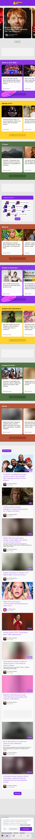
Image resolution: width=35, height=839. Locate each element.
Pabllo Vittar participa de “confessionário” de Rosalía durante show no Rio (15, 604)
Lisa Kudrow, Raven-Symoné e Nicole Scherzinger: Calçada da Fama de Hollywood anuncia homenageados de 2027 (16, 779)
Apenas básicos (13, 829)
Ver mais (17, 793)
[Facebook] (2, 835)
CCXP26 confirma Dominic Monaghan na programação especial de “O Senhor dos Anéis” (15, 509)
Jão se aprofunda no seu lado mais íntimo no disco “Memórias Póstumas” (15, 743)
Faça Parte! (22, 833)
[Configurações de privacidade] (5, 829)
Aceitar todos (26, 829)
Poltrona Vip (12, 609)
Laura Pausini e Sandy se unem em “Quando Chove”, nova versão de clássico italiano (15, 663)
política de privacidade (25, 825)
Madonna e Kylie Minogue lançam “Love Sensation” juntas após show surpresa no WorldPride (15, 697)
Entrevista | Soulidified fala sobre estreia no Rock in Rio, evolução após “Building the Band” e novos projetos (15, 477)
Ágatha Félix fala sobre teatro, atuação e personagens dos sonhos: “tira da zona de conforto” (15, 540)
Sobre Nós (16, 833)
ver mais (17, 219)
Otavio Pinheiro (13, 483)
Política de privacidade (7, 833)
